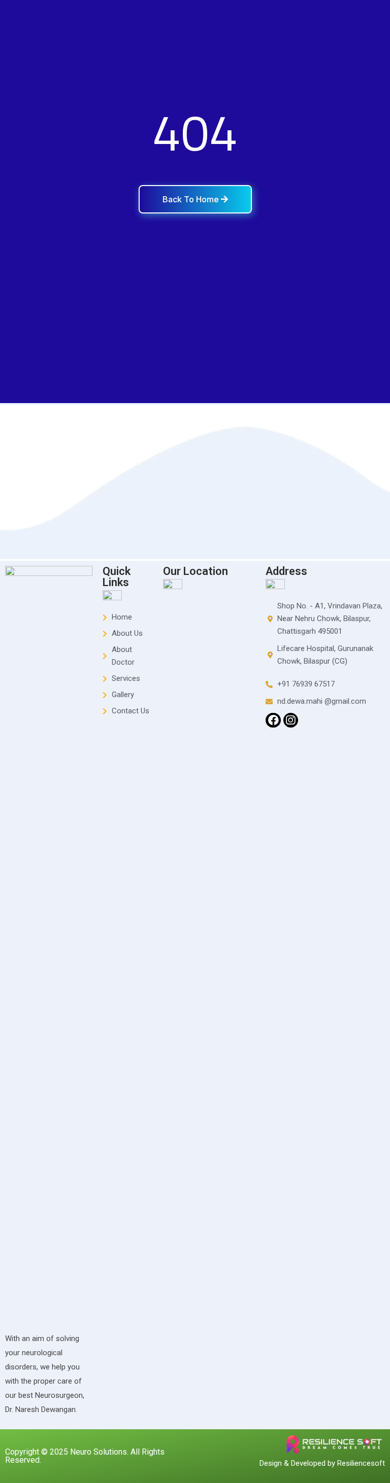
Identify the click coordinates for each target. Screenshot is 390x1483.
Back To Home (191, 199)
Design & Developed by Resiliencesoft (322, 1463)
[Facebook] (273, 720)
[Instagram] (290, 720)
